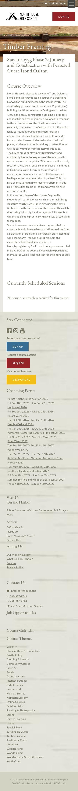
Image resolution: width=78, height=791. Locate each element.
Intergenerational (17, 680)
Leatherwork (14, 689)
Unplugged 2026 (17, 407)
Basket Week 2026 (18, 415)
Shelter (11, 723)
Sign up (17, 346)
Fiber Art (12, 667)
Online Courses (16, 701)
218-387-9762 (18, 600)
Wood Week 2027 (17, 449)
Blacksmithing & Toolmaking (23, 651)
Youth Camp (14, 761)
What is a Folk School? (20, 558)
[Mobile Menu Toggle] (71, 4)
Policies (11, 563)
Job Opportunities (21, 612)
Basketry (12, 646)
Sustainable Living (17, 731)
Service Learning (16, 718)
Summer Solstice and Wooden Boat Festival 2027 (36, 479)
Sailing (10, 714)
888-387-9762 (18, 596)
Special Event (14, 727)
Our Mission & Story (18, 554)
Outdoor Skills (15, 706)
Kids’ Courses (15, 685)
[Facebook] (9, 330)
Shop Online (21, 379)
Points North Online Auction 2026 (27, 398)
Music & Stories (16, 693)
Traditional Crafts (17, 740)
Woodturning (15, 752)
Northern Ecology (17, 697)
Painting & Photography (21, 710)
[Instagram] (15, 330)
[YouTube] (22, 330)
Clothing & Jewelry (18, 659)
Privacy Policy (15, 567)
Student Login (57, 3)
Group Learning (16, 676)
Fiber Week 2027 (17, 441)
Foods (10, 672)
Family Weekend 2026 (20, 424)
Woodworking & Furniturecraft (25, 757)
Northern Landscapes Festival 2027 (28, 471)
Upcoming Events (21, 390)
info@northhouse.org (22, 590)
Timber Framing (16, 736)
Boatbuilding (14, 655)
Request (18, 363)
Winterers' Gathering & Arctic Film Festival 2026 (36, 432)
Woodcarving (15, 748)
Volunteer (12, 744)
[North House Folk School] (22, 16)
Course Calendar (20, 630)
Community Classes (18, 663)
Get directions (14, 540)
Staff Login (60, 783)
